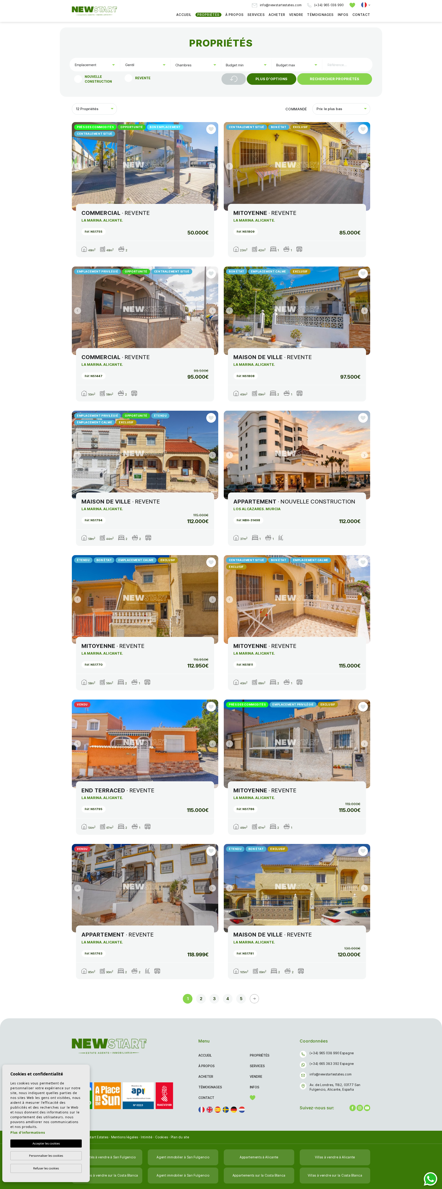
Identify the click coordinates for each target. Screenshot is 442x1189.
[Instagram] (360, 1108)
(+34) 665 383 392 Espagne (332, 1064)
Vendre (296, 15)
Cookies (161, 1137)
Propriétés (208, 15)
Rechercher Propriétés (334, 79)
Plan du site (180, 1137)
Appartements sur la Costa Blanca (259, 1175)
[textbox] (95, 64)
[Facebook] (352, 1108)
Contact (361, 15)
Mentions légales (124, 1137)
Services (256, 15)
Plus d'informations (27, 1132)
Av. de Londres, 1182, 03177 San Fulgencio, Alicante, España (335, 1087)
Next (213, 166)
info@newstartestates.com (280, 5)
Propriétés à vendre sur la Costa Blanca (107, 1175)
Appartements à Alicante (259, 1157)
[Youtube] (367, 1108)
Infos (343, 15)
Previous (76, 166)
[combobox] (94, 64)
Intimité (146, 1137)
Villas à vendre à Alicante (335, 1157)
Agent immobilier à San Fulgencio (183, 1157)
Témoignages (320, 15)
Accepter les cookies (46, 1143)
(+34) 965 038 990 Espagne (332, 1053)
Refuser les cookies (46, 1168)
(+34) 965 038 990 (328, 5)
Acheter (277, 15)
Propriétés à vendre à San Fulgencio (107, 1157)
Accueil (183, 15)
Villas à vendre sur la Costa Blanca (335, 1175)
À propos (234, 15)
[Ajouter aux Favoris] (211, 129)
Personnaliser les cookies (46, 1156)
